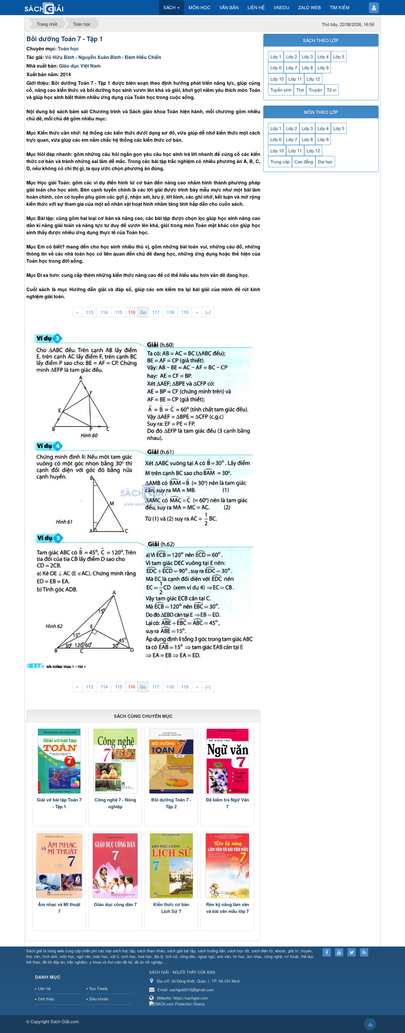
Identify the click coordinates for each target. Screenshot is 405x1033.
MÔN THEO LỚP (321, 112)
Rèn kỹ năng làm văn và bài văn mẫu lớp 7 (227, 907)
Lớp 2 (291, 56)
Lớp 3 (307, 56)
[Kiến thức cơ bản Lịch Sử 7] (171, 865)
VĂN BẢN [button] (229, 7)
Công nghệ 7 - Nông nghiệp (115, 803)
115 (118, 312)
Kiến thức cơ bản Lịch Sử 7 (171, 907)
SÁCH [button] (170, 7)
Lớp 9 (323, 67)
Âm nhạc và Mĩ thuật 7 (59, 907)
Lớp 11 (295, 79)
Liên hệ (44, 988)
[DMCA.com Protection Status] (177, 1003)
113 (89, 312)
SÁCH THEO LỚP (321, 40)
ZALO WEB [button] (309, 7)
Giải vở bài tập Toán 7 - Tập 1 (59, 803)
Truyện (315, 90)
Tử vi (331, 90)
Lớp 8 (307, 67)
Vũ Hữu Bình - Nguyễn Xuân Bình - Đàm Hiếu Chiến (103, 57)
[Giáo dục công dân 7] (115, 865)
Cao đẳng (303, 161)
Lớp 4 (323, 56)
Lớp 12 (313, 79)
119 (184, 312)
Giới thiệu (46, 999)
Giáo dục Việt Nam (80, 65)
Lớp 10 (277, 79)
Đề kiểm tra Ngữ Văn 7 (227, 803)
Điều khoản (99, 999)
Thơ (300, 90)
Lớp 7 (291, 67)
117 (155, 312)
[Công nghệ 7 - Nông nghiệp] (115, 761)
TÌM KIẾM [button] (340, 7)
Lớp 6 (275, 67)
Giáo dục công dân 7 (115, 904)
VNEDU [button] (281, 7)
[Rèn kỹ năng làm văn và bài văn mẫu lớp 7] (227, 865)
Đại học (325, 161)
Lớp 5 (338, 56)
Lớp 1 (275, 56)
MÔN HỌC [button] (200, 7)
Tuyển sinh (280, 90)
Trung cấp (280, 161)
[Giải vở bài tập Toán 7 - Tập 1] (59, 761)
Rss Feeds (98, 988)
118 (170, 312)
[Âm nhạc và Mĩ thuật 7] (59, 865)
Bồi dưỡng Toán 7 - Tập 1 (64, 38)
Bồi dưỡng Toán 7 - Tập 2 (171, 803)
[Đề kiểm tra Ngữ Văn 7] (227, 761)
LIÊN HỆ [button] (256, 7)
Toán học (68, 48)
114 (104, 312)
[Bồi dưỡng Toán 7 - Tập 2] (171, 761)
